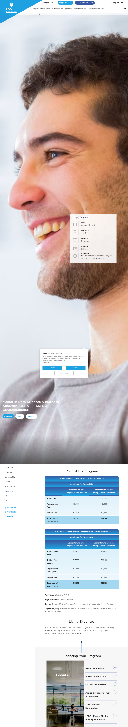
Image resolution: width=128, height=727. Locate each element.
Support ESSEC (65, 3)
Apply (19, 416)
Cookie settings (64, 373)
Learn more (45, 362)
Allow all (52, 367)
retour (28, 14)
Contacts (31, 416)
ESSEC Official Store (84, 3)
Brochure (8, 416)
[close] (84, 349)
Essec (35, 14)
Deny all (76, 367)
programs (41, 14)
